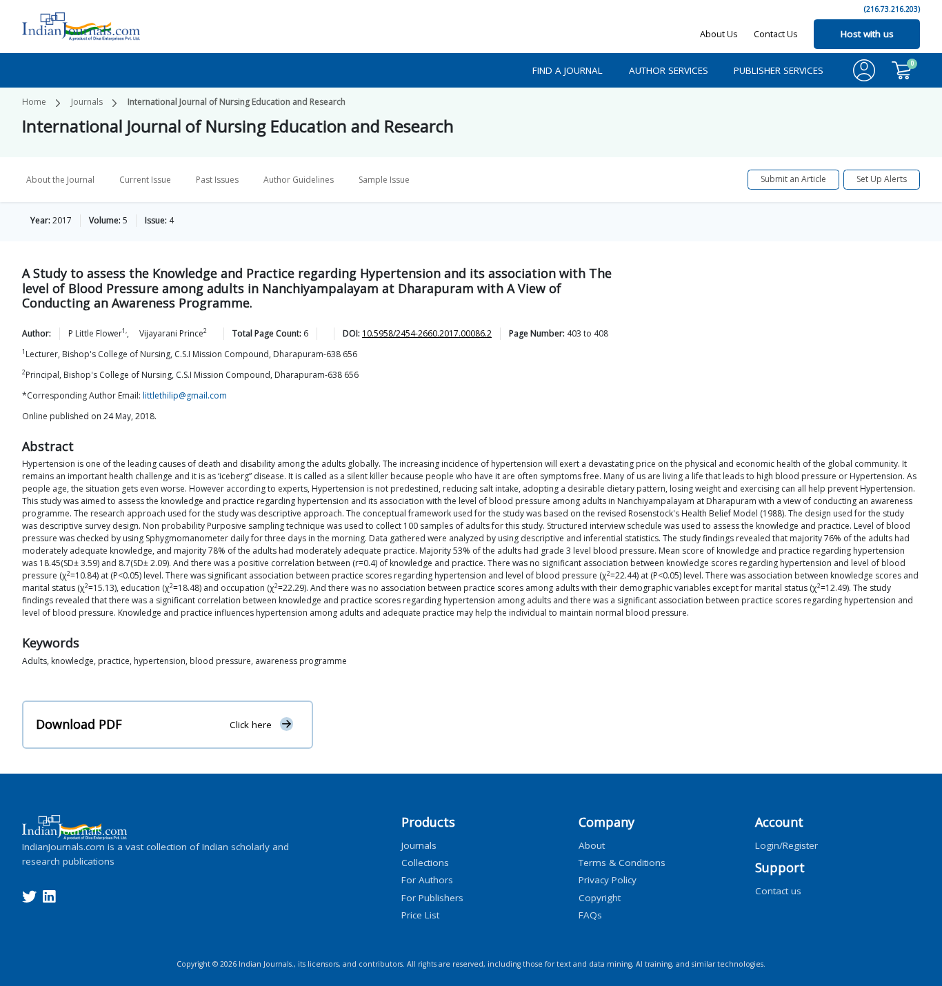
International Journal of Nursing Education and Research (236, 102)
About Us (719, 34)
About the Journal (60, 179)
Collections (425, 862)
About (592, 844)
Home (34, 102)
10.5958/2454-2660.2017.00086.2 (427, 333)
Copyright (600, 897)
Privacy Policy (608, 880)
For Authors (427, 880)
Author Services (668, 70)
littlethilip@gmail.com (185, 395)
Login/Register (786, 844)
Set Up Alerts (881, 179)
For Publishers (432, 897)
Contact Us (776, 34)
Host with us (867, 34)
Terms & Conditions (622, 862)
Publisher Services (778, 70)
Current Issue (145, 179)
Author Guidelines (298, 179)
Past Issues (217, 179)
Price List (420, 914)
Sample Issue (384, 179)
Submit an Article (793, 179)
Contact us (778, 890)
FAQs (590, 914)
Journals (87, 102)
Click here (251, 724)
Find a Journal (567, 70)
